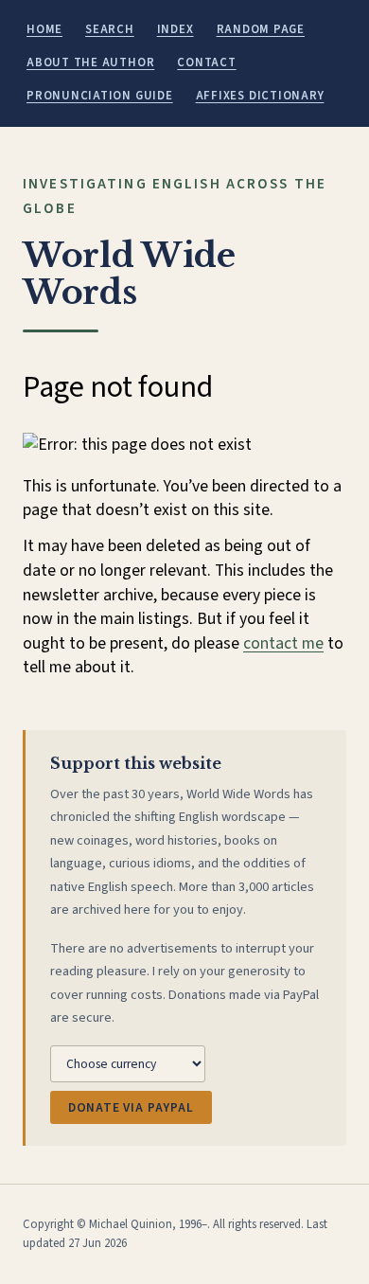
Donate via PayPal (131, 1107)
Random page (261, 29)
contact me (283, 643)
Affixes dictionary (260, 95)
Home (44, 29)
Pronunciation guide (99, 95)
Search (109, 29)
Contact (206, 62)
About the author (90, 62)
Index (175, 29)
